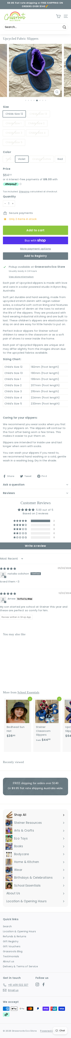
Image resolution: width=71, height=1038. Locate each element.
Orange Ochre (41, 159)
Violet (22, 159)
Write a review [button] (35, 546)
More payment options (35, 248)
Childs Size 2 (36, 123)
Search (7, 926)
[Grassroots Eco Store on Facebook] (43, 984)
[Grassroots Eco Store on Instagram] (37, 984)
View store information (21, 276)
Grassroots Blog (13, 951)
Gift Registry (10, 941)
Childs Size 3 (14, 133)
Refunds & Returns (14, 936)
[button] (20, 521)
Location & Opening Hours (19, 931)
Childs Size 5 (14, 142)
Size (6, 107)
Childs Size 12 (14, 114)
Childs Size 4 (37, 133)
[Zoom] (57, 92)
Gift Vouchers (11, 946)
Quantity (9, 197)
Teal (8, 159)
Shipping (24, 191)
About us (8, 961)
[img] (8, 568)
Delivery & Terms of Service (20, 966)
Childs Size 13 (38, 114)
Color (7, 152)
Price (6, 169)
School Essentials (28, 692)
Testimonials (11, 956)
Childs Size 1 (14, 123)
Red (60, 159)
